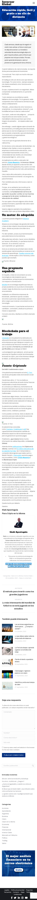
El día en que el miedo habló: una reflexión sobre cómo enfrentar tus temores (18, 790)
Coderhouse (17, 429)
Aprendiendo (6, 811)
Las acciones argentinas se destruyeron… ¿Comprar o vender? (24, 627)
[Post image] (7, 628)
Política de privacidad (17, 890)
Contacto (16, 892)
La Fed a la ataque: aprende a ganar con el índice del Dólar (24, 650)
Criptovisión (17, 455)
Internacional (6, 830)
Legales (6, 890)
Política (4, 838)
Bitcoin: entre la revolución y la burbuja (15, 779)
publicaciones (17, 446)
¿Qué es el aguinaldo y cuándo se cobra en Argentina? (16, 785)
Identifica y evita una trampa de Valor (24, 683)
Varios (4, 843)
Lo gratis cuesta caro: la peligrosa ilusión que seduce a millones (17, 795)
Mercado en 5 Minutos (9, 835)
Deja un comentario (25, 578)
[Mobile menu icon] (33, 3)
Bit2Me (4, 285)
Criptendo (5, 338)
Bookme (5, 816)
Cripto (4, 819)
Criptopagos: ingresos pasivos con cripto (22, 672)
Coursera (9, 429)
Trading (4, 840)
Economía (5, 824)
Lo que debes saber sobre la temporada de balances (24, 637)
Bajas (22, 892)
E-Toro (29, 372)
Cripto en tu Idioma (9, 28)
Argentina (5, 814)
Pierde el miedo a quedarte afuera (24, 660)
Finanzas (5, 827)
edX (24, 429)
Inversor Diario (8, 30)
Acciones (5, 808)
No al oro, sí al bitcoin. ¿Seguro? (13, 781)
